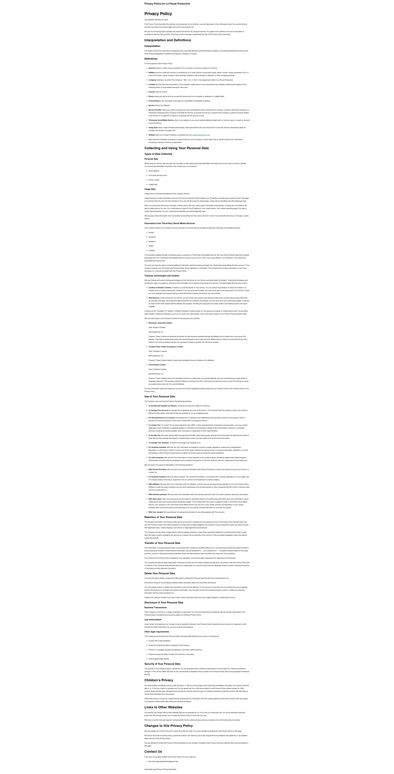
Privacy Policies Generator (166, 769)
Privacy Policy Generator (221, 34)
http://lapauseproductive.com (199, 135)
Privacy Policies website (233, 314)
